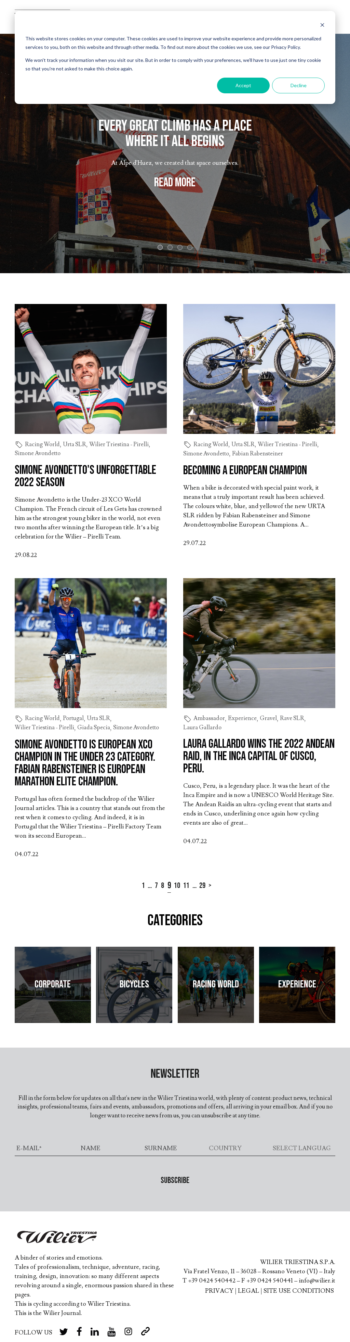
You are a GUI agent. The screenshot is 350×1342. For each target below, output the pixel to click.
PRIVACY (219, 1291)
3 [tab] (181, 248)
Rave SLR (292, 718)
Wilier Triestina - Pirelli (119, 444)
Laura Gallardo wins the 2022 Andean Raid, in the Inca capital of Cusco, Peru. (259, 756)
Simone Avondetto (37, 453)
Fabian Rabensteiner (257, 453)
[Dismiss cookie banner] (322, 26)
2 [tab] (171, 248)
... (150, 885)
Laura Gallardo (202, 727)
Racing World (42, 444)
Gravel (268, 718)
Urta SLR (74, 444)
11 (186, 885)
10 (177, 885)
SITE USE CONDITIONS (299, 1291)
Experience (242, 718)
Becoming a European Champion (245, 470)
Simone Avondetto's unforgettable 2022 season (85, 476)
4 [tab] (191, 248)
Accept (243, 85)
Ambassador (209, 718)
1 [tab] (161, 248)
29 (202, 885)
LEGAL (248, 1291)
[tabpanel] (175, 153)
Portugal (73, 718)
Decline (299, 85)
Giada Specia (93, 727)
